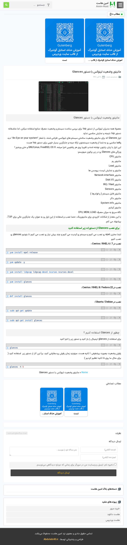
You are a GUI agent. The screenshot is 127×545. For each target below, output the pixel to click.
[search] (6, 5)
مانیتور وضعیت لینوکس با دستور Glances (96, 72)
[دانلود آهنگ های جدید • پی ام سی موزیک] (105, 4)
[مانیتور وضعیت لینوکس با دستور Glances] (63, 96)
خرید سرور (115, 508)
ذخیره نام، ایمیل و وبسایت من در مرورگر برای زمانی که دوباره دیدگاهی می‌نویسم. (75, 465)
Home (85, 372)
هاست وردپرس (113, 520)
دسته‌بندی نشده (112, 77)
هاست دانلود (113, 514)
